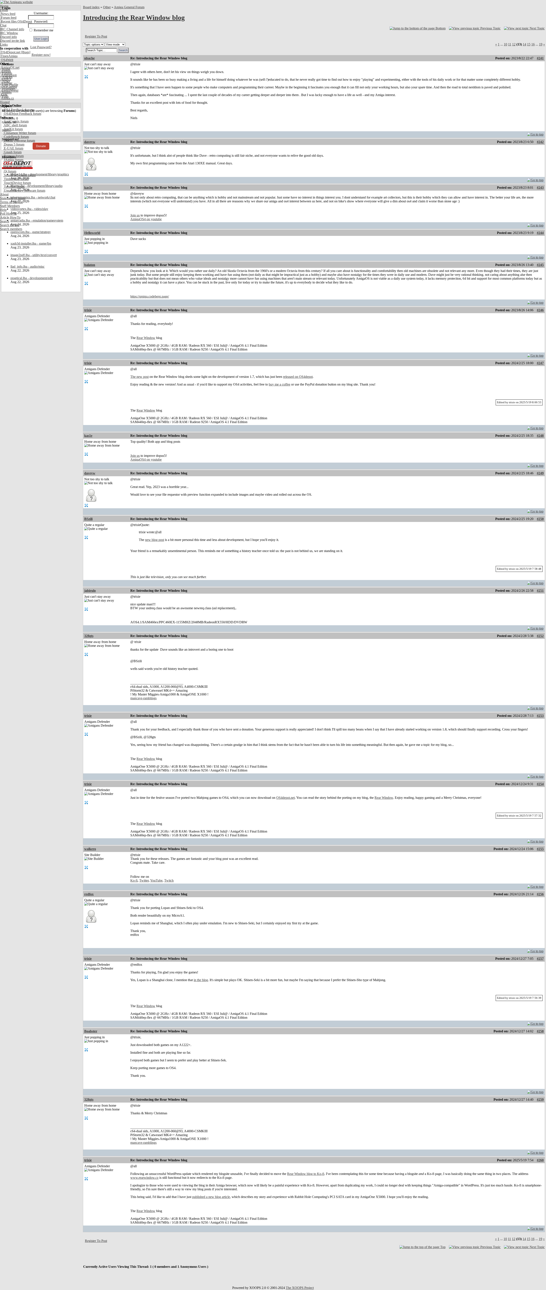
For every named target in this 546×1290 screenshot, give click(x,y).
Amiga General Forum (129, 7)
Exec (4, 94)
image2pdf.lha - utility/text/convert (33, 255)
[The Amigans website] (16, 2)
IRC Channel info (12, 29)
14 (524, 44)
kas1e (88, 187)
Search (4, 221)
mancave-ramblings (143, 698)
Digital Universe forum (19, 140)
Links (4, 44)
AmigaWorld (9, 90)
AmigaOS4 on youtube (146, 219)
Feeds (4, 10)
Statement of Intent (12, 198)
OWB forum (12, 167)
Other (107, 7)
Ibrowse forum (13, 156)
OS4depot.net (285, 797)
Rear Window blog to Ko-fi (305, 1174)
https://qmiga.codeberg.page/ (149, 296)
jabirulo (90, 590)
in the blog (201, 980)
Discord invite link (12, 40)
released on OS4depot (298, 376)
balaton (89, 265)
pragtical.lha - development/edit (31, 278)
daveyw (89, 142)
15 (528, 44)
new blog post (154, 540)
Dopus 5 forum (13, 144)
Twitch (169, 880)
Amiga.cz (7, 98)
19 (540, 44)
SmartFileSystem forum (19, 175)
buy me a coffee (279, 384)
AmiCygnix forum (16, 121)
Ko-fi (134, 880)
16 (533, 44)
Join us (135, 215)
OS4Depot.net (10, 52)
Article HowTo (10, 217)
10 (505, 44)
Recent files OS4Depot (16, 21)
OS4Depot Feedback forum (22, 113)
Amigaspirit (8, 75)
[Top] (535, 133)
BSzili (88, 519)
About (4, 194)
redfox (89, 894)
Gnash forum (12, 152)
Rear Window (145, 338)
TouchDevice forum (17, 183)
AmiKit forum (13, 129)
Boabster (90, 1031)
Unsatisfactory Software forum (24, 190)
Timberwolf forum (16, 179)
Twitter (144, 880)
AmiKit (5, 79)
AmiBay (6, 83)
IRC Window (9, 33)
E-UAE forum (13, 148)
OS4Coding (8, 87)
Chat (3, 25)
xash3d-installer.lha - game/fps (30, 243)
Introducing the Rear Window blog (134, 17)
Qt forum (9, 171)
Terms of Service (11, 202)
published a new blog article (211, 1197)
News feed (7, 14)
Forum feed (8, 17)
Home (4, 6)
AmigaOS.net (9, 67)
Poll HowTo (8, 213)
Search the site (9, 225)
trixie (88, 310)
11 (509, 44)
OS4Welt (6, 60)
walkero (90, 849)
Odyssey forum (14, 163)
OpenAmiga (8, 56)
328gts (88, 636)
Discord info (8, 37)
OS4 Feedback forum (18, 110)
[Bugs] (25, 52)
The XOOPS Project (300, 1288)
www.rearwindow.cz (144, 1177)
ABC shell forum (15, 125)
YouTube (156, 880)
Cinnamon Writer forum (19, 133)
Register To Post (96, 36)
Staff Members (10, 206)
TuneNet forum (14, 186)
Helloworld (92, 233)
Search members (11, 229)
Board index (91, 7)
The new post (139, 376)
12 (514, 44)
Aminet (5, 71)
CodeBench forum (16, 137)
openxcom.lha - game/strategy (30, 232)
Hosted (5, 102)
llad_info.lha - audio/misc (27, 266)
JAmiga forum (13, 160)
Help (3, 210)
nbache (89, 58)
